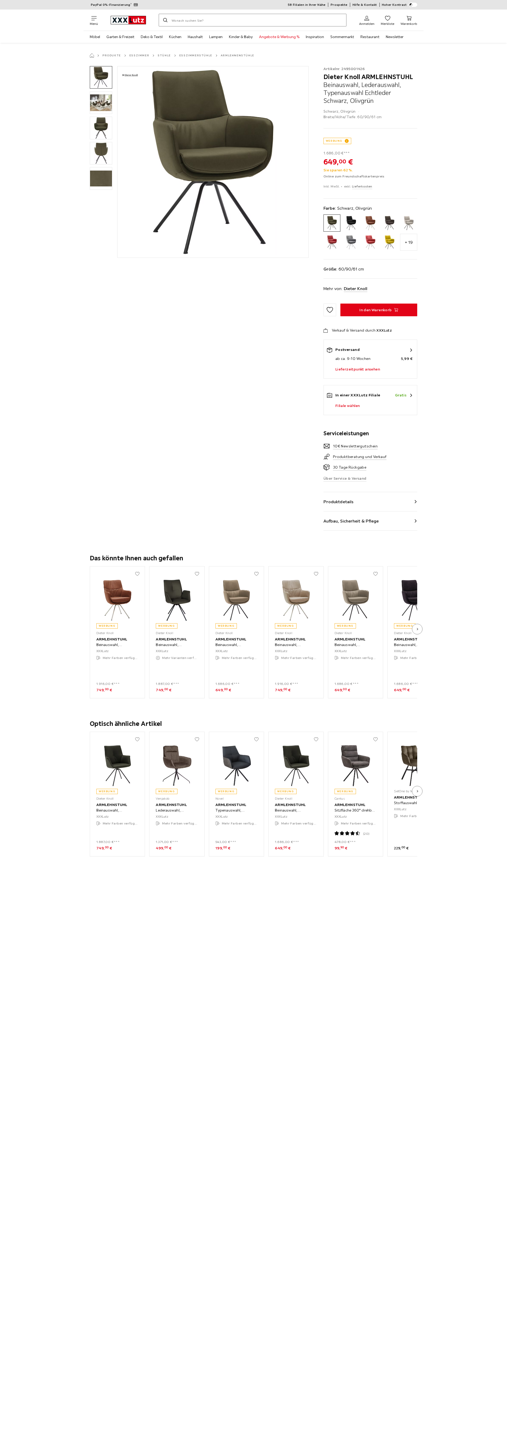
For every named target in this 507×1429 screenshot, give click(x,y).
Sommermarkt (342, 36)
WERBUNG (334, 141)
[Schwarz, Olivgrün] (332, 223)
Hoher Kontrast (394, 5)
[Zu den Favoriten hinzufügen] (329, 310)
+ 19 (409, 242)
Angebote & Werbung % (279, 36)
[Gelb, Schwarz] (389, 242)
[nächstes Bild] (417, 629)
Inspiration (315, 36)
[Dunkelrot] (332, 242)
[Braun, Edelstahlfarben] (370, 223)
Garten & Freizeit (120, 36)
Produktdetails (338, 501)
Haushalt (195, 36)
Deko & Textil (152, 36)
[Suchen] (165, 20)
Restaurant (369, 36)
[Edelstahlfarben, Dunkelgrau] (351, 242)
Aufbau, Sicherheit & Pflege (351, 521)
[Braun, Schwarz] (389, 223)
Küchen (175, 36)
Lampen (216, 36)
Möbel (95, 36)
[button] (101, 77)
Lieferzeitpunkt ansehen (357, 369)
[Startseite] (92, 55)
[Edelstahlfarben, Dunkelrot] (370, 242)
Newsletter (394, 36)
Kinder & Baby (241, 36)
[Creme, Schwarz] (408, 223)
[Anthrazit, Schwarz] (351, 223)
